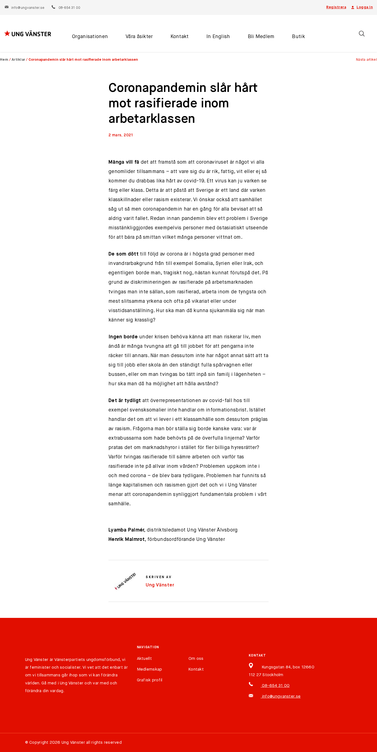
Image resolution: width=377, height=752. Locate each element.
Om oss (196, 659)
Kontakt (180, 36)
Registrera (336, 7)
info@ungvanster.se (27, 8)
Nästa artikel (366, 60)
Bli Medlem (261, 36)
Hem (4, 60)
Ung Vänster (160, 585)
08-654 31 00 (69, 8)
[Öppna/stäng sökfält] (362, 33)
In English (218, 36)
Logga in (365, 7)
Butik (298, 36)
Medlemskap (149, 669)
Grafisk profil (150, 680)
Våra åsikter (139, 36)
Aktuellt (144, 659)
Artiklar (18, 60)
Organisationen (90, 36)
